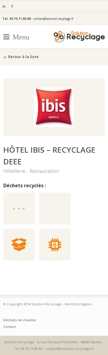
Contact (9, 326)
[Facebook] (12, 6)
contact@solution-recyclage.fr (54, 19)
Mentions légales (78, 304)
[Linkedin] (4, 6)
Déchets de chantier (20, 320)
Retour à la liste (23, 56)
